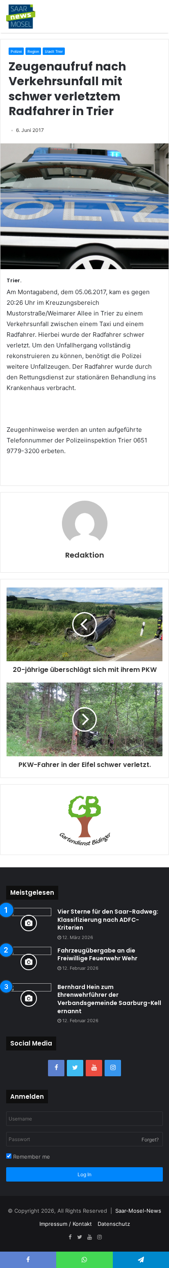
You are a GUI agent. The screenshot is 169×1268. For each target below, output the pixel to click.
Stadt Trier (54, 51)
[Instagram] (113, 1068)
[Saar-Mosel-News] (20, 16)
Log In (84, 1174)
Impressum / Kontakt (65, 1223)
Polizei (16, 51)
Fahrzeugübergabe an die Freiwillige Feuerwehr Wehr (97, 954)
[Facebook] (56, 1068)
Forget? (150, 1139)
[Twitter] (75, 1068)
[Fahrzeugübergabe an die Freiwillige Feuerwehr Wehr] (28, 962)
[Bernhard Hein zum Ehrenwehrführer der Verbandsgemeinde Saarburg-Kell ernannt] (28, 998)
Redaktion (84, 555)
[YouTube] (94, 1068)
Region (33, 51)
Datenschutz (114, 1223)
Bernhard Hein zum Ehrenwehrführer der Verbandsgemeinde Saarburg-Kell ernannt (109, 999)
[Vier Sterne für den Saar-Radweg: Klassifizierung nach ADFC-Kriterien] (28, 923)
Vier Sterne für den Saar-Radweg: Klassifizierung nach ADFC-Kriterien (107, 919)
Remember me (30, 1156)
